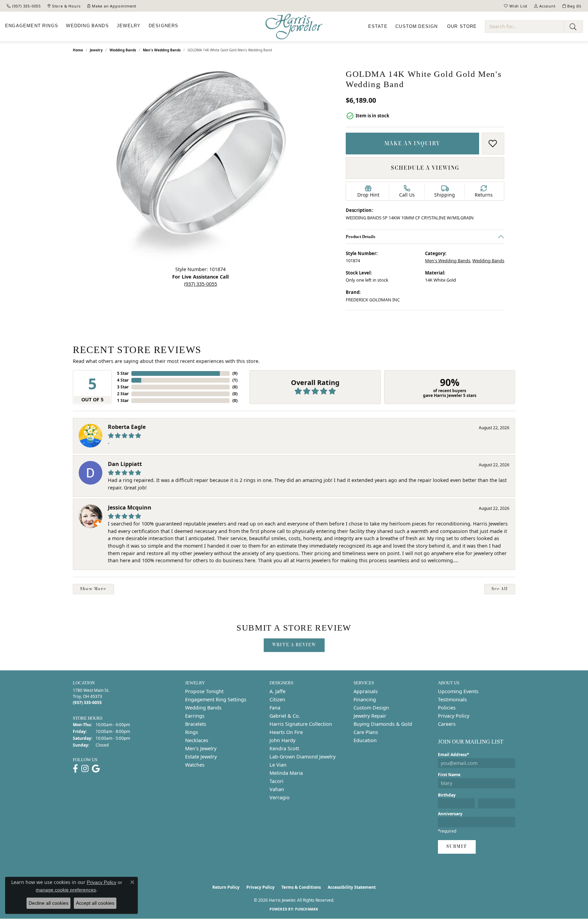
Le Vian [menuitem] (278, 765)
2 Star (123, 394)
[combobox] (524, 26)
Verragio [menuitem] (280, 797)
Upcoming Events (458, 691)
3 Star (123, 387)
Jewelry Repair (370, 716)
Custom (416, 26)
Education (365, 740)
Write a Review (294, 644)
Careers (447, 724)
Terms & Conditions (301, 887)
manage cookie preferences (66, 889)
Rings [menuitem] (191, 732)
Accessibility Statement (352, 887)
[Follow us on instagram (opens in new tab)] (84, 769)
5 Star (123, 373)
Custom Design (371, 707)
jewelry (96, 50)
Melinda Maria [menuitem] (286, 773)
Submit (456, 846)
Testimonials (452, 699)
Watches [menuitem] (195, 765)
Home (78, 50)
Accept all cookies (95, 903)
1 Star (123, 400)
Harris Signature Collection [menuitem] (301, 724)
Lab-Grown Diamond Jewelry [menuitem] (303, 756)
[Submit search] (573, 26)
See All (500, 589)
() (235, 373)
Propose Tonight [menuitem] (204, 691)
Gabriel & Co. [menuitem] (285, 716)
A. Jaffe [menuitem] (277, 691)
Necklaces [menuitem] (196, 740)
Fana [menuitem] (275, 707)
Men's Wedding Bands (162, 50)
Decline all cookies (48, 903)
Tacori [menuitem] (276, 781)
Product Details (360, 236)
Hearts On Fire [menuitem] (286, 732)
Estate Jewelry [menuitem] (201, 756)
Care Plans (366, 732)
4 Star (123, 380)
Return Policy (226, 887)
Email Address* (453, 754)
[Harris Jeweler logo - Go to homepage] (294, 26)
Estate (378, 26)
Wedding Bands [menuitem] (203, 707)
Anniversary (450, 814)
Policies (447, 707)
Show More (93, 589)
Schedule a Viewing (425, 167)
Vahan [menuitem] (277, 789)
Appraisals (366, 691)
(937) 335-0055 (200, 284)
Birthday (447, 795)
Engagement (31, 25)
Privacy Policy (453, 716)
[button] (515, 6)
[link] (24, 6)
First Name (449, 775)
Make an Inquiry (412, 143)
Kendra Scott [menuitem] (284, 748)
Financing (365, 699)
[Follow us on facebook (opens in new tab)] (75, 769)
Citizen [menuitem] (277, 699)
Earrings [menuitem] (195, 716)
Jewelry (129, 25)
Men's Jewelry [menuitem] (200, 748)
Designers (164, 25)
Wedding (87, 25)
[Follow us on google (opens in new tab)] (96, 769)
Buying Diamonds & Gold (383, 724)
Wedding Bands (123, 50)
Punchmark (306, 909)
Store (462, 26)
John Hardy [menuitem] (282, 740)
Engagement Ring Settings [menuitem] (215, 699)
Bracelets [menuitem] (195, 724)
